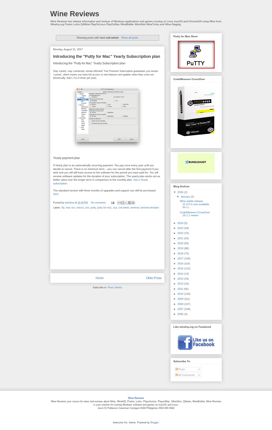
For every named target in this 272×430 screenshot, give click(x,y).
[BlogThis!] (123, 203)
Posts (181, 369)
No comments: (99, 202)
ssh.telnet (123, 207)
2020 (180, 243)
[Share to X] (126, 203)
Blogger (154, 422)
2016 (180, 263)
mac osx (70, 207)
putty (93, 207)
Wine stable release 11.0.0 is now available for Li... (194, 204)
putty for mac (104, 207)
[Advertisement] (107, 240)
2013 (180, 278)
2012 (180, 283)
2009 (180, 298)
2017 (180, 258)
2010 (180, 293)
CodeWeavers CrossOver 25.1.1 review (195, 214)
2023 (180, 228)
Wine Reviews (74, 14)
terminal (134, 207)
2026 (180, 192)
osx (87, 207)
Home (100, 278)
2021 (180, 238)
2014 (180, 273)
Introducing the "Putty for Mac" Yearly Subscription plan (106, 56)
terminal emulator (149, 207)
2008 (180, 304)
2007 (180, 309)
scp (115, 207)
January (186, 196)
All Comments (186, 374)
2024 (180, 223)
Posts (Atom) (115, 287)
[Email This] (119, 203)
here (55, 193)
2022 (180, 233)
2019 (180, 248)
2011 (180, 288)
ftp (63, 207)
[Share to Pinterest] (133, 203)
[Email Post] (112, 202)
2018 (180, 253)
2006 (180, 314)
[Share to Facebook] (130, 203)
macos (80, 207)
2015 (180, 268)
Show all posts (129, 37)
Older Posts (154, 278)
